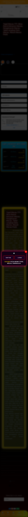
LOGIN (20, 257)
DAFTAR (8, 257)
